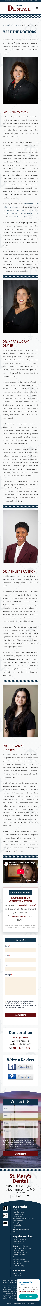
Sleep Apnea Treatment (21, 1261)
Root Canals (17, 1257)
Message (8, 975)
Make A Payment (18, 1221)
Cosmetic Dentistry (19, 1239)
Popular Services (23, 1236)
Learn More (28, 1296)
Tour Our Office (18, 1214)
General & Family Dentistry (22, 1248)
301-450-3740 (19, 916)
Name (7, 946)
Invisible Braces (18, 1250)
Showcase (19, 1270)
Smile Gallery (17, 1274)
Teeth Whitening (18, 1266)
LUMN (30, 1303)
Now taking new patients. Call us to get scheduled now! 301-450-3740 (21, 0)
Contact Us (16, 1227)
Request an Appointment (21, 1229)
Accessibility (17, 1225)
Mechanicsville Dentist (12, 25)
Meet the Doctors (19, 1212)
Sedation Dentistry (19, 1259)
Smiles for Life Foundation (18, 217)
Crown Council (32, 214)
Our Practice (20, 1207)
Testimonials (17, 1276)
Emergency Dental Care (21, 1246)
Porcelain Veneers (19, 1255)
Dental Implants (18, 1242)
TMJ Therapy (17, 1263)
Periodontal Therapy (20, 1253)
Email (7, 955)
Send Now (20, 1015)
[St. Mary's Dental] (18, 8)
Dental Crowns (18, 1244)
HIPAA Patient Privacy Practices (23, 1218)
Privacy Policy (17, 1223)
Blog (14, 1232)
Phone (8, 965)
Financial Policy (18, 1216)
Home (15, 1210)
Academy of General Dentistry (14, 210)
